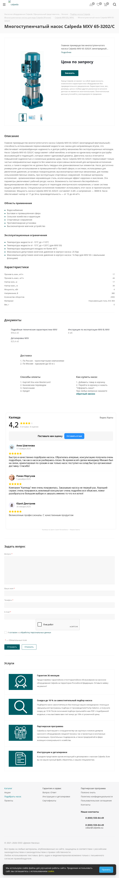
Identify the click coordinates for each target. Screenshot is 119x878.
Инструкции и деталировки (52, 752)
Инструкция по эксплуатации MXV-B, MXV (88, 329)
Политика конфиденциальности (97, 796)
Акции (7, 792)
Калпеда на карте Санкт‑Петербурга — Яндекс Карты (61, 529)
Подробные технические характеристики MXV (34, 329)
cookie (51, 871)
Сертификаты (49, 800)
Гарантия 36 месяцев (48, 675)
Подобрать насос (12, 796)
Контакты (85, 804)
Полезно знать (88, 792)
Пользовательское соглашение (96, 800)
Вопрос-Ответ (49, 792)
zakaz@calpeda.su (94, 827)
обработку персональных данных (35, 632)
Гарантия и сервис (52, 788)
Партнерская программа (50, 726)
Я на (29, 632)
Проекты (8, 800)
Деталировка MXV (20, 338)
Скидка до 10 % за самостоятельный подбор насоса (64, 700)
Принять (106, 869)
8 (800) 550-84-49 (94, 817)
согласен (13, 632)
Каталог (8, 788)
